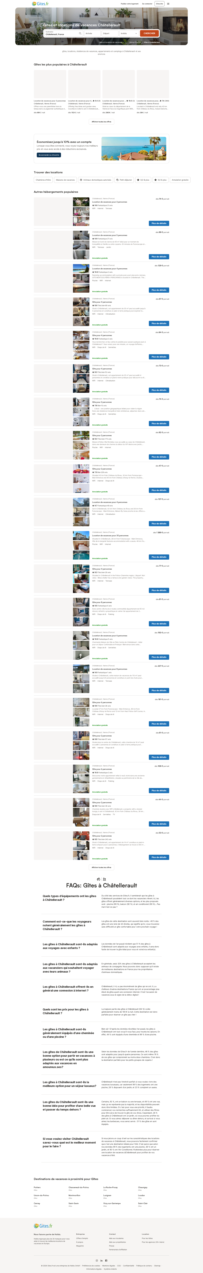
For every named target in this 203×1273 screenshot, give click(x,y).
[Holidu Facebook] (106, 1260)
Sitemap (157, 1266)
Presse (111, 1246)
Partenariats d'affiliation (118, 1250)
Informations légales (94, 1269)
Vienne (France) (135, 42)
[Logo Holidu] (43, 4)
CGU (119, 1266)
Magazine (80, 1246)
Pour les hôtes (147, 1238)
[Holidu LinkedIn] (101, 1260)
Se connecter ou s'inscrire (49, 155)
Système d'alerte (110, 1269)
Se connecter (147, 4)
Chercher (149, 33)
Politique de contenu (144, 1266)
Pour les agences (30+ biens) (153, 1242)
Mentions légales (108, 1266)
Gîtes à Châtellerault (152, 42)
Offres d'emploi (82, 1238)
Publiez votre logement (129, 4)
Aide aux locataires (116, 1238)
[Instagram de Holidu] (97, 1260)
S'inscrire (159, 4)
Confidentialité (128, 1266)
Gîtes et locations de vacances (110, 42)
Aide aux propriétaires (117, 1242)
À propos (79, 1242)
